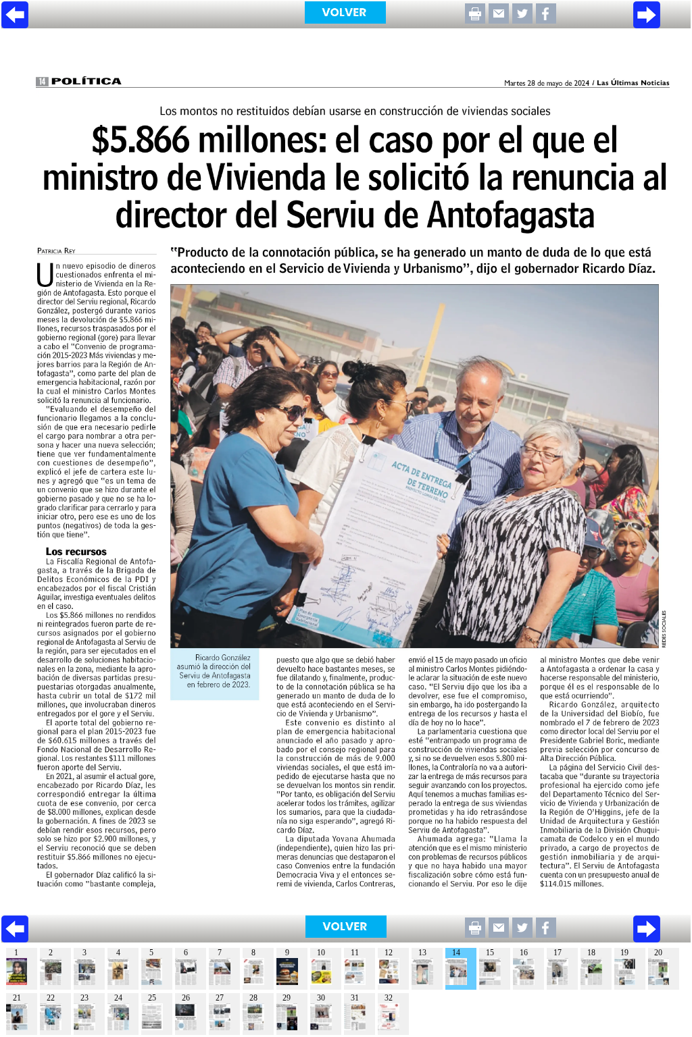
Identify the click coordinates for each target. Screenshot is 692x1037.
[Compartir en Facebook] (546, 20)
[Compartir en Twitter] (522, 20)
